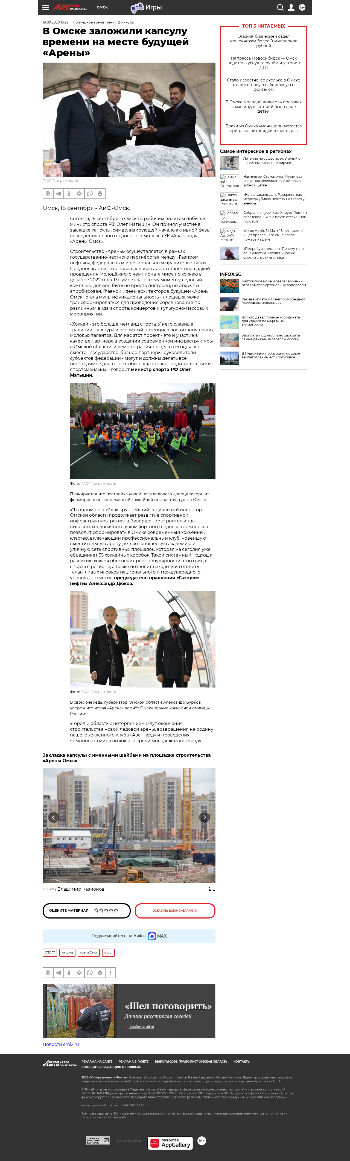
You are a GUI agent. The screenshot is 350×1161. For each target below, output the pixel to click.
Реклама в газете (133, 1061)
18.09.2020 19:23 (55, 22)
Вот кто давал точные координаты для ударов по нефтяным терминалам (271, 321)
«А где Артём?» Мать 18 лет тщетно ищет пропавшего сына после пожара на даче (273, 235)
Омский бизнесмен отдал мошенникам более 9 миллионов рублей (264, 41)
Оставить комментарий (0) (175, 911)
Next (204, 817)
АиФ (50, 889)
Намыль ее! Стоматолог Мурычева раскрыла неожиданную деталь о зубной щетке (272, 180)
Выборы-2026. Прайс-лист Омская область (191, 1061)
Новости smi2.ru (61, 1044)
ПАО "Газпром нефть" (61, 181)
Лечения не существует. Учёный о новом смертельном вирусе (272, 160)
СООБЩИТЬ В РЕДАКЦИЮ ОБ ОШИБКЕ (111, 1067)
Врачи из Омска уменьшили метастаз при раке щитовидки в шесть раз (264, 128)
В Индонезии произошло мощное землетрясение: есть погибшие (271, 355)
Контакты (242, 1061)
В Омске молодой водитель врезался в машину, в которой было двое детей (264, 107)
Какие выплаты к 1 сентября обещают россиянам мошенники (273, 301)
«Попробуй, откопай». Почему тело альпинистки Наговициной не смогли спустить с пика (273, 253)
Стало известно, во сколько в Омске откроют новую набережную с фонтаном (263, 85)
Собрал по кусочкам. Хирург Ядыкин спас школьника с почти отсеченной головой (275, 216)
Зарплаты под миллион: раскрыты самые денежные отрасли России (271, 337)
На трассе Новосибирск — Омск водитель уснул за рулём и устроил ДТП (264, 63)
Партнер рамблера (129, 1140)
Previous (54, 817)
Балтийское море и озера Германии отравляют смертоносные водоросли (274, 283)
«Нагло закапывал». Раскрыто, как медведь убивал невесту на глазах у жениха (274, 198)
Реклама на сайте (96, 1061)
